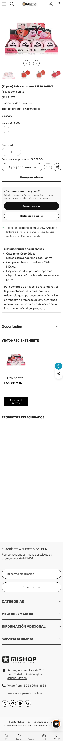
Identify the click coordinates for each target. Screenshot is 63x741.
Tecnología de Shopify (43, 722)
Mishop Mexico (24, 722)
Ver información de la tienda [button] (23, 236)
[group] (9, 75)
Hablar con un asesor (31, 216)
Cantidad (7, 145)
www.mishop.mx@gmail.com (26, 693)
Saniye (20, 91)
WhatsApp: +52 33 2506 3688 (26, 685)
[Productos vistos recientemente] (58, 366)
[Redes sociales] (58, 373)
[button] (59, 4)
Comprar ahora (31, 177)
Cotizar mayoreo (31, 206)
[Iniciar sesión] (51, 4)
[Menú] (4, 4)
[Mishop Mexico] (28, 3)
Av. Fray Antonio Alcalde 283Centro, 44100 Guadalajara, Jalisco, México (25, 674)
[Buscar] (12, 4)
